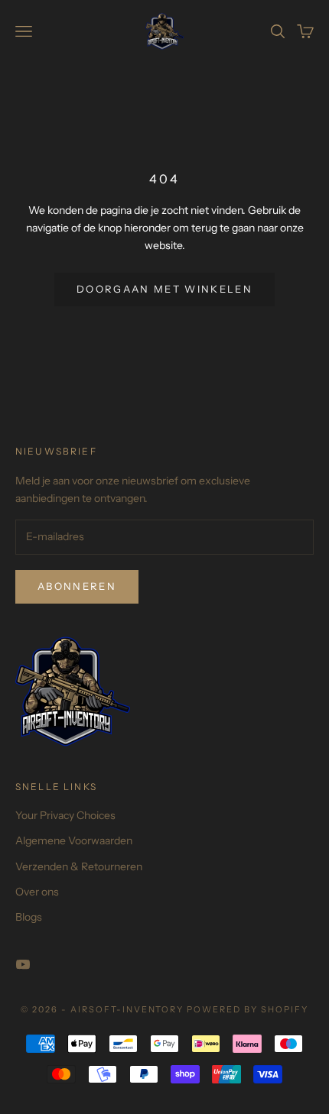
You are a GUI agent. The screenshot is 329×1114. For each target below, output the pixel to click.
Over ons (37, 892)
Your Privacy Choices (65, 815)
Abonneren (76, 586)
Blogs (28, 917)
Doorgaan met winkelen (164, 289)
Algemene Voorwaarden (73, 840)
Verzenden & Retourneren (78, 866)
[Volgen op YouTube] (23, 964)
